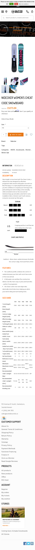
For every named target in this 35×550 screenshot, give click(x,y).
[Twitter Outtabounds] (28, 543)
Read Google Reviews (9, 461)
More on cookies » (24, 4)
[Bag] (32, 11)
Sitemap (4, 442)
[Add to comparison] (26, 135)
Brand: (3, 141)
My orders (5, 492)
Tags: (3, 145)
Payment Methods (8, 448)
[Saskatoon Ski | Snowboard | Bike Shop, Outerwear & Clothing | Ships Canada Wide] (17, 11)
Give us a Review (7, 458)
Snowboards (20, 150)
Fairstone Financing (8, 451)
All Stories (5, 534)
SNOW (13, 150)
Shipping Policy (7, 432)
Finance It (5, 455)
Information (7, 165)
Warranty (4, 439)
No (16, 4)
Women (28, 150)
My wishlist (5, 499)
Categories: (5, 150)
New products (6, 473)
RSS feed (4, 480)
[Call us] (27, 11)
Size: (3, 124)
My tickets (5, 495)
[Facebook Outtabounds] (25, 543)
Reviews (19, 165)
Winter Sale (5, 153)
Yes (11, 4)
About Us (5, 426)
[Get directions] (6, 11)
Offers (3, 477)
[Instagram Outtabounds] (32, 543)
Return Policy (6, 435)
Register (4, 489)
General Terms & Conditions (11, 429)
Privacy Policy (6, 445)
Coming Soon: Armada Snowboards (14, 531)
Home (6, 27)
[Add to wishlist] (31, 135)
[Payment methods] (3, 418)
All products (6, 470)
